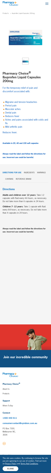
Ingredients (29, 172)
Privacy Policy (10, 463)
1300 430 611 (10, 418)
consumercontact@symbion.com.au (20, 423)
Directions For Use (12, 172)
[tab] (25, 61)
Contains (9, 179)
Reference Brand (23, 179)
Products (6, 13)
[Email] (4, 444)
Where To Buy (8, 405)
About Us (6, 389)
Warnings (41, 172)
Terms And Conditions (29, 463)
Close (10, 468)
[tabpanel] (25, 37)
